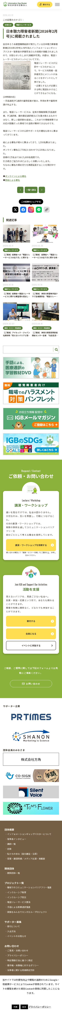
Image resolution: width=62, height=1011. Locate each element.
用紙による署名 (12, 179)
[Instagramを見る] (31, 210)
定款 (9, 848)
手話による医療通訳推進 (18, 906)
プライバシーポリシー (17, 955)
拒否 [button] (24, 1006)
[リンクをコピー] (47, 210)
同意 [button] (15, 1006)
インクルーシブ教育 (16, 892)
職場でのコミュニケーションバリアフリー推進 (29, 887)
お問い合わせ (33, 683)
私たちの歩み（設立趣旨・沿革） (23, 853)
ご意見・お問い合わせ (17, 950)
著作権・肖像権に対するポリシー (23, 965)
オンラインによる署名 (15, 176)
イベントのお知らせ (16, 936)
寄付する (46, 4)
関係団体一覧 (13, 872)
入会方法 (11, 931)
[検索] (56, 349)
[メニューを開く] (57, 4)
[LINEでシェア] (39, 210)
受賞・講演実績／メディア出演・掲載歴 (26, 858)
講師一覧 (11, 843)
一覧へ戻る (31, 189)
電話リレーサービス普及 (18, 902)
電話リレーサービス (23, 25)
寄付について (13, 926)
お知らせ (8, 25)
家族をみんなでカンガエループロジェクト (27, 911)
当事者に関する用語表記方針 (21, 970)
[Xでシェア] (15, 210)
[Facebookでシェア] (23, 210)
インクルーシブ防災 (16, 897)
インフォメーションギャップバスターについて (29, 834)
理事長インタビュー (16, 838)
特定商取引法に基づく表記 (20, 960)
